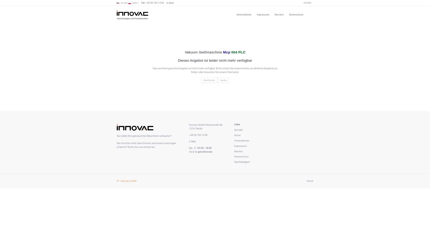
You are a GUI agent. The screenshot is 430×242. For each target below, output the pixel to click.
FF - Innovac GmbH (126, 181)
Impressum (263, 14)
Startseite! (209, 80)
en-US (123, 3)
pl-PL (134, 3)
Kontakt (307, 3)
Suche (223, 80)
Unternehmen (243, 14)
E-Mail (192, 141)
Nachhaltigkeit (242, 162)
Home (237, 135)
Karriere (279, 14)
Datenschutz (296, 14)
